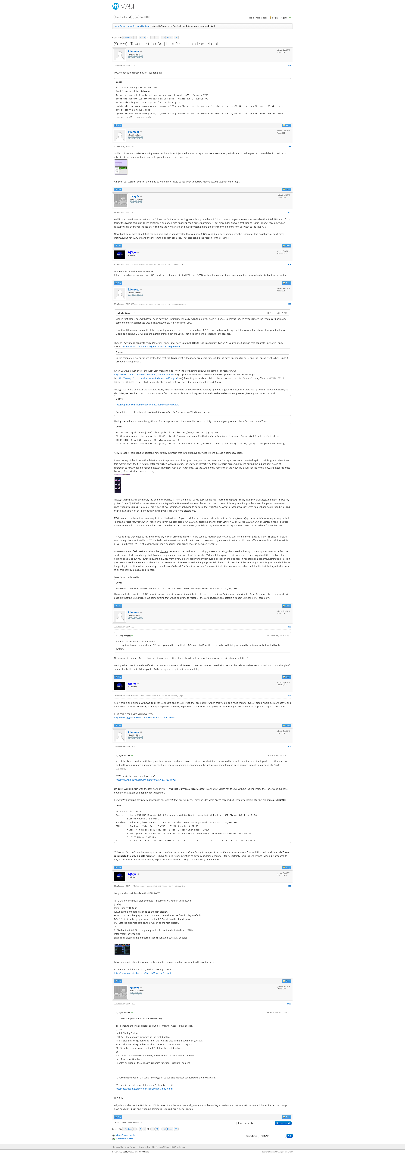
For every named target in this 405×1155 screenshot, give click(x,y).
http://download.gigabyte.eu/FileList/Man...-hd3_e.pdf (142, 973)
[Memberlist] (142, 18)
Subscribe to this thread (126, 1138)
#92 (289, 146)
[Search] (137, 18)
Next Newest (134, 1122)
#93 (289, 212)
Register (284, 17)
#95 (289, 304)
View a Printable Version (126, 1135)
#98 (289, 746)
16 (164, 37)
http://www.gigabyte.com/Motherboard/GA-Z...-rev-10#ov (144, 717)
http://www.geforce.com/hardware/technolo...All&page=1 (148, 378)
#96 (289, 627)
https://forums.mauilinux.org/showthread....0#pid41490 (151, 346)
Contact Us (118, 1147)
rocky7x (134, 196)
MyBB (125, 1152)
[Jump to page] (176, 37)
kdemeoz (133, 51)
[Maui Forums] (122, 18)
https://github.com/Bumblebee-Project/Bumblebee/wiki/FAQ (148, 404)
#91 (289, 65)
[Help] (147, 18)
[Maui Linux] (123, 6)
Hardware (145, 26)
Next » (169, 37)
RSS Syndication (178, 1147)
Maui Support (134, 26)
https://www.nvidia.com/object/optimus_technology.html (144, 374)
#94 (289, 264)
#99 (289, 886)
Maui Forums (120, 26)
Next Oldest (120, 1122)
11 (152, 37)
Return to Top (144, 1147)
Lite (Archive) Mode (160, 1147)
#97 (289, 695)
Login (275, 17)
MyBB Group (144, 1152)
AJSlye (180, 264)
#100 (289, 1004)
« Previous (127, 37)
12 (157, 37)
